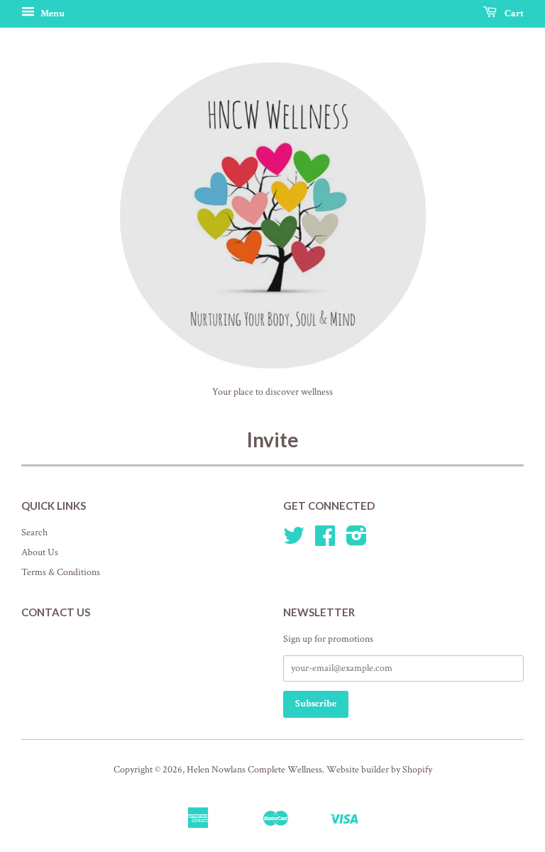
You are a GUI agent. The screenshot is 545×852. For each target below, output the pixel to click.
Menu (51, 13)
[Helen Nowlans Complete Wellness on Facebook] (325, 541)
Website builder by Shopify (379, 769)
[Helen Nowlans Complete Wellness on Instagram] (357, 541)
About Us (39, 552)
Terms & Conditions (60, 572)
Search (34, 532)
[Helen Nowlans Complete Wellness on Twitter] (293, 541)
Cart (513, 13)
